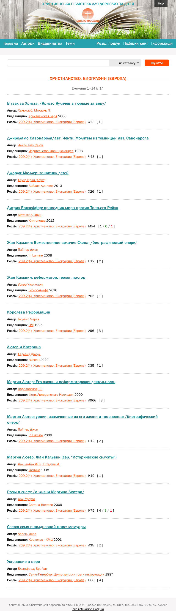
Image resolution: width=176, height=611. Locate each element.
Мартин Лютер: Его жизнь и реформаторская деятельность (61, 381)
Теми (70, 43)
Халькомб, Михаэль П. (34, 110)
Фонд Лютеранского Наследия (51, 394)
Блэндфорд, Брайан (32, 568)
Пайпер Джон (28, 249)
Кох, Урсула (26, 499)
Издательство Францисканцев (51, 151)
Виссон (34, 360)
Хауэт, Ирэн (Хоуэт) (31, 180)
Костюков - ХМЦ (41, 539)
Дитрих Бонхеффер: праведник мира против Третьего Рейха (62, 207)
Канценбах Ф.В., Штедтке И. (39, 464)
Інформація (162, 43)
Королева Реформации (28, 312)
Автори (28, 43)
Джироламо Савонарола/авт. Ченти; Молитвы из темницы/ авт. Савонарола (78, 138)
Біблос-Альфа (38, 290)
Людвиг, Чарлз (28, 319)
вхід (161, 3)
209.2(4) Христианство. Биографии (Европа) (52, 122)
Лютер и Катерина (24, 347)
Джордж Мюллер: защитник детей (38, 173)
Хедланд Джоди (29, 354)
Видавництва (50, 43)
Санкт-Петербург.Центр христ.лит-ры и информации (66, 574)
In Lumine (36, 255)
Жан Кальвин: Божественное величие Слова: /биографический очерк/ (72, 242)
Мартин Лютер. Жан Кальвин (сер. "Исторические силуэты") (61, 457)
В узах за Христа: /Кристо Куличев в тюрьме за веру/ (56, 103)
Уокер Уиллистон (30, 284)
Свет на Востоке (41, 505)
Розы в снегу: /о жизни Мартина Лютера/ (45, 492)
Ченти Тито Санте (30, 145)
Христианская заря (43, 116)
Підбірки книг (135, 43)
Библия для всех (41, 186)
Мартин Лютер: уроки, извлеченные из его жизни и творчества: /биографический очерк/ (82, 419)
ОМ (31, 325)
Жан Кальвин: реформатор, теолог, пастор (46, 277)
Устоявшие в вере (23, 561)
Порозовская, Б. (30, 389)
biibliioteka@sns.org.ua (88, 609)
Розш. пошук (108, 43)
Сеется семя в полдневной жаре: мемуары (46, 526)
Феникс (34, 470)
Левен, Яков (27, 534)
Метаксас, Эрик (29, 215)
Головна (10, 43)
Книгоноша (37, 220)
